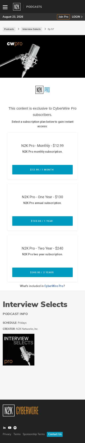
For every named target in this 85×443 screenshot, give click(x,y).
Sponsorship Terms (34, 434)
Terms (17, 434)
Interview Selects (35, 304)
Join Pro (63, 17)
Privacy (7, 434)
